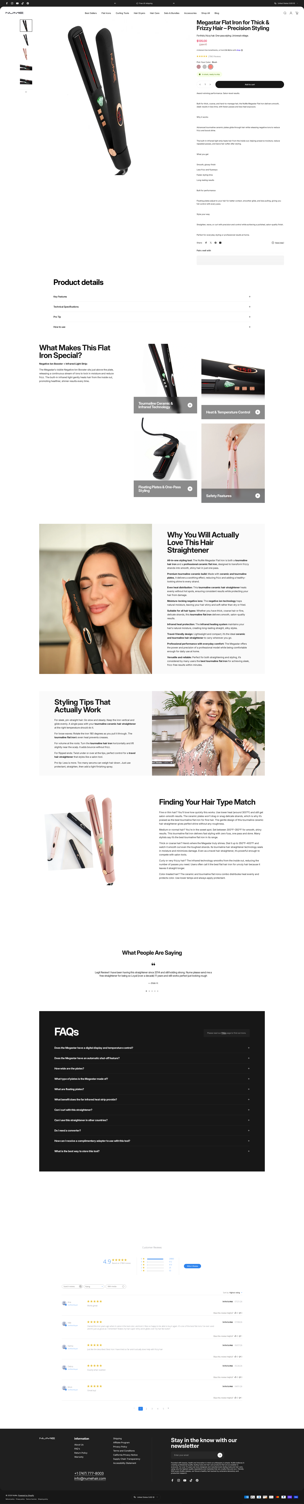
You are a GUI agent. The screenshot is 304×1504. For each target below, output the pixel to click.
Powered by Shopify (26, 1495)
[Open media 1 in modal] (112, 97)
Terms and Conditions (124, 1450)
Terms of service (31, 1499)
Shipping (117, 1438)
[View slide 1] (146, 991)
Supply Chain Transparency (126, 1459)
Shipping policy (43, 1499)
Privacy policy (20, 1499)
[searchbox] (70, 1286)
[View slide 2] (149, 991)
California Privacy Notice (125, 1455)
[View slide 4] (154, 991)
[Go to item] (26, 25)
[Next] (173, 3)
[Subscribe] (220, 1455)
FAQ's (77, 1448)
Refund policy (10, 1499)
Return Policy (80, 1453)
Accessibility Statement (124, 1463)
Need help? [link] (279, 243)
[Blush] (211, 67)
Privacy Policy (120, 1446)
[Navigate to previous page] (135, 1408)
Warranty (78, 1457)
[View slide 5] (157, 991)
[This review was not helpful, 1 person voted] (240, 1336)
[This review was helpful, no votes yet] (235, 1313)
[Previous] (115, 3)
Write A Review (192, 1266)
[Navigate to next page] (169, 1408)
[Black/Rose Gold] (199, 67)
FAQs (223, 1033)
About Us (78, 1444)
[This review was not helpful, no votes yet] (240, 1313)
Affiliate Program (121, 1442)
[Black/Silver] (205, 67)
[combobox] (286, 3)
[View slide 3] (152, 991)
